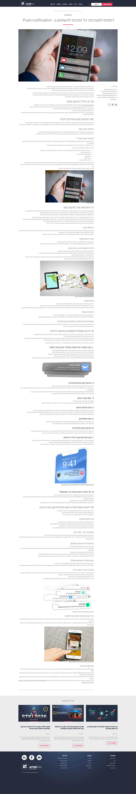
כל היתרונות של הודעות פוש (109, 93)
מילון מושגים (112, 763)
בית (81, 11)
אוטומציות (48, 723)
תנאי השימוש (64, 763)
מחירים (70, 4)
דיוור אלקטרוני (115, 723)
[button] (116, 104)
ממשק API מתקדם (111, 765)
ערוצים (80, 4)
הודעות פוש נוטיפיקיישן (88, 105)
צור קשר (89, 768)
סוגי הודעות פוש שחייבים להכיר (108, 91)
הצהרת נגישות (64, 768)
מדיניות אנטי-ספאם (62, 758)
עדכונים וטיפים (68, 27)
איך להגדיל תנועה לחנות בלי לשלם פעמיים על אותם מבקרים (102, 728)
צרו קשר (52, 4)
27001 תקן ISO (63, 765)
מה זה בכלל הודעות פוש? (110, 89)
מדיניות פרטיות (63, 761)
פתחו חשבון (107, 4)
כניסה (96, 4)
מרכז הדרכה (112, 758)
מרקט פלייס (88, 765)
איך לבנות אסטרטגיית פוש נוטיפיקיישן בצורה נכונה (106, 98)
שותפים (59, 4)
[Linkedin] (24, 757)
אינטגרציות (112, 768)
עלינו (90, 758)
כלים (75, 4)
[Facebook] (31, 757)
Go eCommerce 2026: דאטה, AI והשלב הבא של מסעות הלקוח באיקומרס (69, 728)
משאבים (65, 4)
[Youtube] (39, 757)
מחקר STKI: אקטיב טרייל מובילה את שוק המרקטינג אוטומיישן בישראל (35, 728)
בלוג (79, 11)
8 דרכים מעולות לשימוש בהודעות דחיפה (106, 95)
